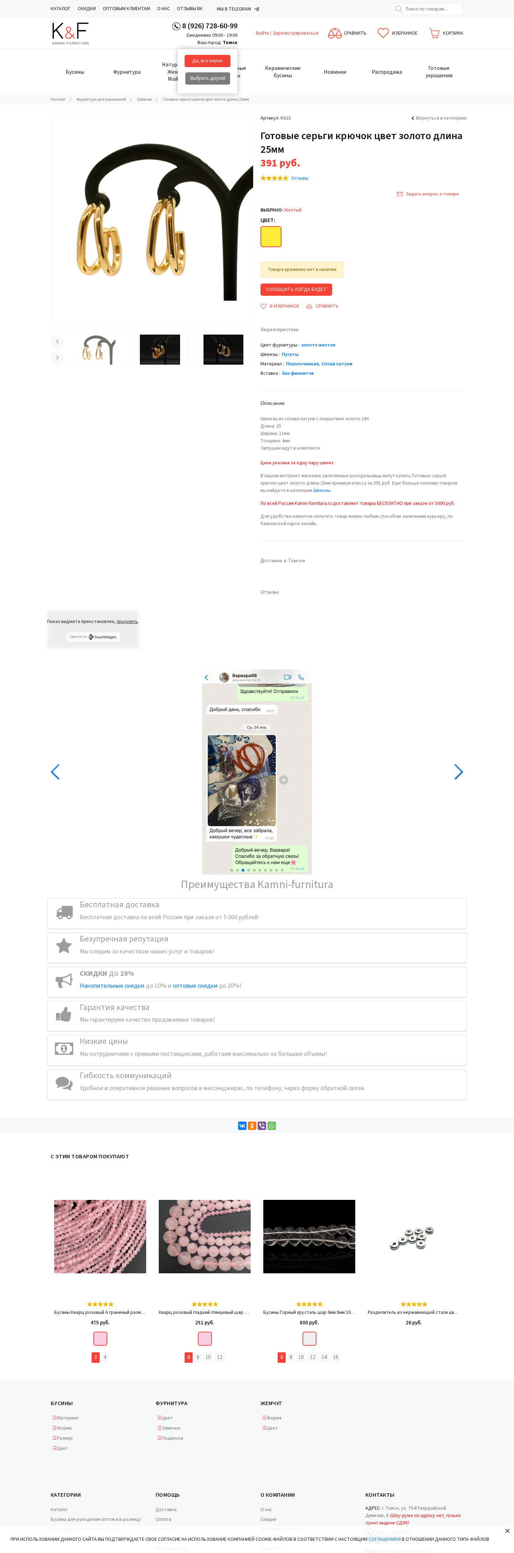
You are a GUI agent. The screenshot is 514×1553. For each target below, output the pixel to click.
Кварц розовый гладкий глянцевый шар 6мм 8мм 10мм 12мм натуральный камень (205, 1312)
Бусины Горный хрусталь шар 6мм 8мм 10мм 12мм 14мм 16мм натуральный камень (309, 1312)
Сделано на (78, 636)
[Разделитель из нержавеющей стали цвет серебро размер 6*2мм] (414, 1236)
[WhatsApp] (271, 1126)
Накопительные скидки (112, 985)
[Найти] (399, 9)
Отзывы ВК (190, 8)
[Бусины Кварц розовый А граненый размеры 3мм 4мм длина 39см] (100, 1236)
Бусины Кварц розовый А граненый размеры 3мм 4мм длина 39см (100, 1312)
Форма (64, 1428)
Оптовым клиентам (126, 8)
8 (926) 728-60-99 (209, 25)
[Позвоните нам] (176, 26)
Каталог (61, 8)
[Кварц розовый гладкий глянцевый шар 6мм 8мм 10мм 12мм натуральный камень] (205, 1236)
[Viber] (262, 1126)
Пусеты (290, 354)
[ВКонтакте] (242, 1126)
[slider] (274, 178)
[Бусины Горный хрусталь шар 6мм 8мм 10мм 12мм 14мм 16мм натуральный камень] (309, 1236)
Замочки (171, 1428)
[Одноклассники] (252, 1126)
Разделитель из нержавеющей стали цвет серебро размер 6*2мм (414, 1312)
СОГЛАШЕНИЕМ (385, 1539)
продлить (127, 621)
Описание (272, 403)
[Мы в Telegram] (256, 9)
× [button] (508, 1530)
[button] (231, 870)
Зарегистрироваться (295, 33)
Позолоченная (302, 363)
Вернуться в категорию (441, 118)
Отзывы (299, 178)
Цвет (62, 1448)
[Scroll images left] (57, 341)
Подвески (172, 1438)
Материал (67, 1418)
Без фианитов (298, 373)
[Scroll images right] (57, 357)
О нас (163, 8)
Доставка (166, 1509)
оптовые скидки (195, 985)
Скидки (87, 8)
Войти (263, 33)
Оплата (163, 1519)
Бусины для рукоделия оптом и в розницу (96, 1519)
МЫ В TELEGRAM (234, 9)
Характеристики (279, 329)
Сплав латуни (336, 363)
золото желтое (318, 345)
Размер (65, 1438)
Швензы (321, 490)
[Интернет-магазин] (77, 33)
